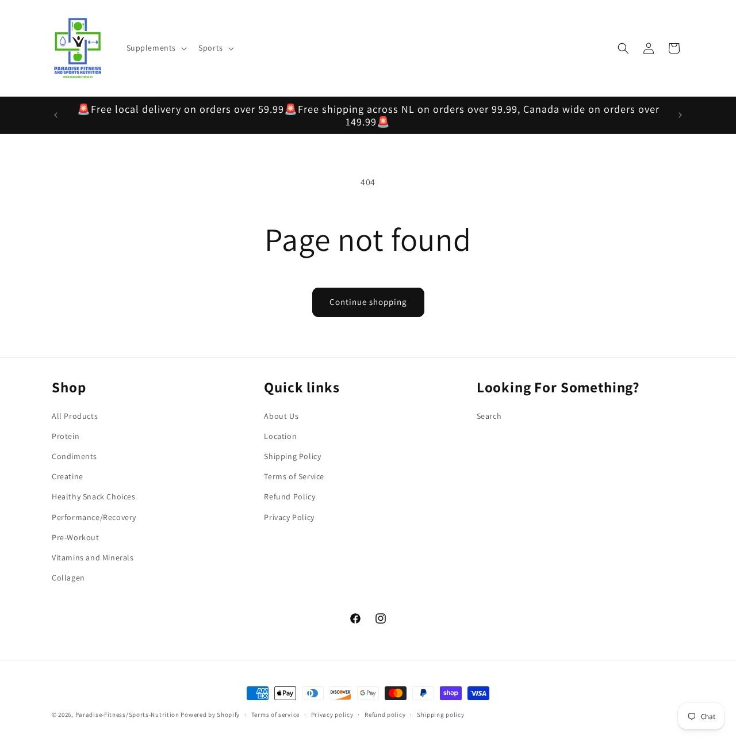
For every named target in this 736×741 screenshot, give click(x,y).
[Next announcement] (680, 115)
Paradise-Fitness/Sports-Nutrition (128, 715)
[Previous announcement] (55, 115)
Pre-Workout (75, 537)
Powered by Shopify (210, 715)
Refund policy (385, 714)
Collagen (68, 577)
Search (489, 416)
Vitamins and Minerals (93, 557)
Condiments (74, 456)
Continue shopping (368, 301)
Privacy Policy (289, 517)
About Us (281, 416)
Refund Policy (289, 497)
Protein (65, 436)
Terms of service (275, 714)
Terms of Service (294, 476)
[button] (156, 48)
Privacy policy (332, 714)
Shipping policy (441, 714)
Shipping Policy (292, 456)
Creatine (67, 476)
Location (280, 436)
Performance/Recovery (94, 517)
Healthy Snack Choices (94, 497)
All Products (75, 416)
